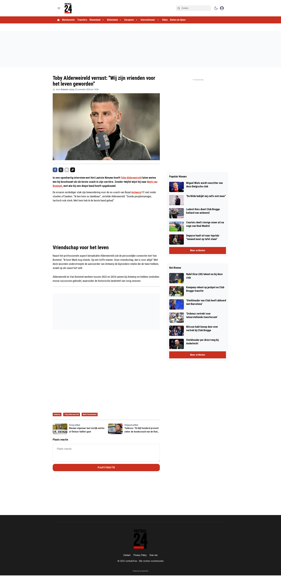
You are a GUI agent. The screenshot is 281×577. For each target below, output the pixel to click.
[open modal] (222, 8)
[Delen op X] (61, 169)
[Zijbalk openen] (59, 8)
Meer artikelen (197, 250)
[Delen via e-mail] (66, 169)
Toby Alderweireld (131, 177)
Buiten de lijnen (178, 19)
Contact (127, 555)
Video (165, 19)
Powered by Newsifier (140, 571)
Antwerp (136, 192)
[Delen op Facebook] (55, 169)
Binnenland (95, 19)
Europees (129, 19)
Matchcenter (68, 19)
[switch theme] (216, 8)
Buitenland (112, 19)
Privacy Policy (140, 555)
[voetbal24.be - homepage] (68, 8)
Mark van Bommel (89, 414)
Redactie (64, 89)
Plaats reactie (106, 467)
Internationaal (148, 19)
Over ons (154, 555)
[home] (58, 20)
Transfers (82, 19)
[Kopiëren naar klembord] (72, 169)
